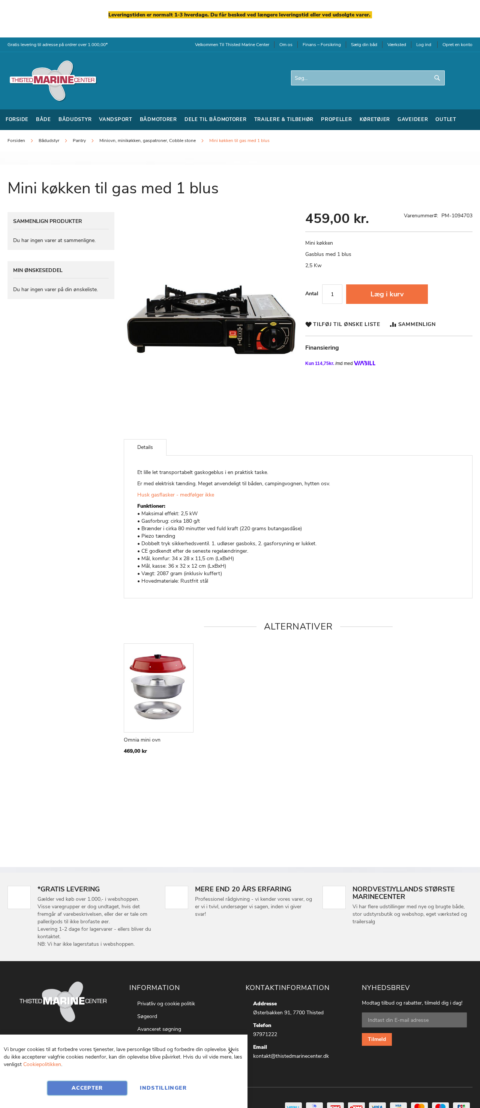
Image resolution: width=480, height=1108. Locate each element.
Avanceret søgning (159, 1029)
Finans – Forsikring (322, 45)
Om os (285, 45)
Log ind (423, 45)
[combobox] (368, 77)
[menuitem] (17, 119)
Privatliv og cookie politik (166, 1003)
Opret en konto (457, 45)
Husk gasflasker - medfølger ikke (175, 494)
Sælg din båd (364, 45)
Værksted (396, 45)
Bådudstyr (49, 141)
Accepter (87, 1088)
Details (145, 447)
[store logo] (53, 81)
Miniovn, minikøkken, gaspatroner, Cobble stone (147, 141)
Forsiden (16, 141)
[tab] (145, 447)
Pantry (79, 141)
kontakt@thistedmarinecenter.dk (291, 1056)
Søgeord (147, 1016)
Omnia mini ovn (142, 739)
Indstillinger (163, 1088)
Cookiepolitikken (42, 1064)
